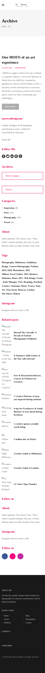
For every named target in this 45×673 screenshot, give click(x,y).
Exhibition (31, 262)
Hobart (16, 293)
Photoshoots (18, 270)
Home (6, 616)
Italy (38, 286)
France (31, 286)
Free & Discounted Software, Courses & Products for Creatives (27, 378)
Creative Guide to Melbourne (28, 453)
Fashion (34, 266)
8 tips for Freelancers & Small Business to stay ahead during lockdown (28, 411)
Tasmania (15, 286)
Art (3, 290)
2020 (9, 270)
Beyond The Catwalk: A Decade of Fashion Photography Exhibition (25, 335)
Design (5, 266)
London (30, 290)
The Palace (7, 293)
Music (24, 286)
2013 (26, 274)
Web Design (29, 278)
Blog (27, 616)
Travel (7, 222)
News (6, 212)
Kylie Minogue (10, 282)
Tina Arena (11, 290)
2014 (4, 270)
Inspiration (20, 68)
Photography (10, 217)
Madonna (6, 278)
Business (34, 274)
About (6, 619)
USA (20, 282)
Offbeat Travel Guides (12, 274)
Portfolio (7, 623)
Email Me (6, 140)
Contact (29, 623)
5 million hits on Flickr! (25, 439)
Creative (6, 286)
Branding (28, 282)
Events (39, 278)
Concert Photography (19, 266)
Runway (22, 290)
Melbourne (20, 262)
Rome (14, 278)
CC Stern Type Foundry (25, 484)
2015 (27, 270)
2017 (21, 278)
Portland (38, 282)
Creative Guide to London (26, 468)
